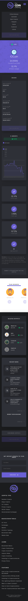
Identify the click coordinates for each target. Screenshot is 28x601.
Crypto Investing (7, 556)
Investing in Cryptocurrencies (10, 558)
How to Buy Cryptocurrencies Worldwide (10, 572)
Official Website (14, 14)
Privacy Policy (6, 561)
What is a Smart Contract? (9, 583)
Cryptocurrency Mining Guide (10, 576)
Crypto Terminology (8, 548)
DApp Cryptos (6, 502)
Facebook (14, 27)
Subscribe (13, 475)
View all (20, 411)
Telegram (14, 22)
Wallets (4, 527)
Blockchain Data (6, 532)
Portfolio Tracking (7, 530)
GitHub (14, 29)
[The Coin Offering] (14, 489)
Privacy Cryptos (6, 507)
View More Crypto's (14, 433)
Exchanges (5, 525)
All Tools (4, 522)
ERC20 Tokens (6, 509)
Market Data (5, 535)
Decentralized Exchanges (9, 512)
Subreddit (14, 16)
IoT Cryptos (5, 504)
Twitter (14, 24)
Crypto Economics (7, 551)
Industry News (6, 553)
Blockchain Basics (7, 545)
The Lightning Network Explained (12, 581)
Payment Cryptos (7, 499)
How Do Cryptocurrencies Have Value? (13, 588)
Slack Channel (14, 19)
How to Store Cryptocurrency (10, 586)
